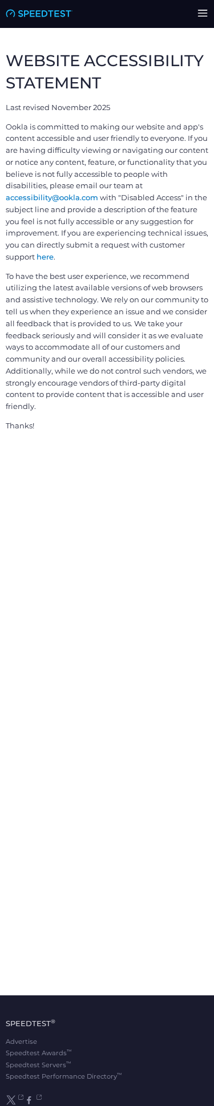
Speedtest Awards (39, 1053)
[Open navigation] (202, 13)
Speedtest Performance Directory (64, 1076)
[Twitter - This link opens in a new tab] (14, 1100)
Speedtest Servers (38, 1065)
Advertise (21, 1042)
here (45, 256)
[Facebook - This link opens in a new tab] (32, 1100)
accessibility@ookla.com (52, 197)
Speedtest (30, 1023)
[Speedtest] (39, 14)
